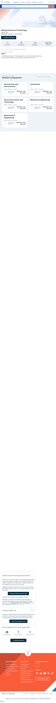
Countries (28, 2)
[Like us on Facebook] (37, 673)
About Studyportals (11, 664)
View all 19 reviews (25, 519)
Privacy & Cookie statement (42, 693)
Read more (22, 289)
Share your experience (49, 565)
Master (27, 198)
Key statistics (13, 140)
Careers (14, 150)
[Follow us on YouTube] (44, 673)
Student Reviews (12, 156)
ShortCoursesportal (26, 673)
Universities (22, 2)
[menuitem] (16, 2)
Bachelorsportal (25, 664)
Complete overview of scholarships (31, 239)
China (11, 49)
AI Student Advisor (10, 668)
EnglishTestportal (25, 677)
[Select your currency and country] (37, 665)
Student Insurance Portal (18, 604)
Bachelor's (8, 44)
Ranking (48, 44)
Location (14, 153)
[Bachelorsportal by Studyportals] (5, 2)
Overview (13, 136)
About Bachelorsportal (11, 666)
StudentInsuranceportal (27, 679)
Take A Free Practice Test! (18, 621)
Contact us (8, 675)
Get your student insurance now (18, 593)
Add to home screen (42, 679)
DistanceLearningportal (27, 671)
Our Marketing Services (12, 671)
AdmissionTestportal (26, 675)
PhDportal (23, 668)
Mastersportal (24, 666)
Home (2, 49)
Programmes (16, 2)
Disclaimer (51, 693)
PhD (31, 198)
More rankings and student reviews (29, 371)
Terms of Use (25, 693)
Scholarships (34, 2)
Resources (40, 2)
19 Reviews (35, 44)
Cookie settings (33, 693)
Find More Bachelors (9, 37)
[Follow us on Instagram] (52, 673)
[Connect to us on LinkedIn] (41, 673)
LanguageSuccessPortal (27, 682)
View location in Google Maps (30, 493)
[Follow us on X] (48, 673)
